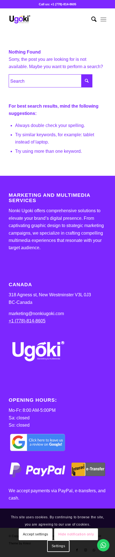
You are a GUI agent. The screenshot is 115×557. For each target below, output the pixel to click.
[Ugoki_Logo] (48, 19)
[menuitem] (91, 19)
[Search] (91, 19)
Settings (58, 546)
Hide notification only (76, 534)
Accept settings (35, 534)
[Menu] (103, 19)
